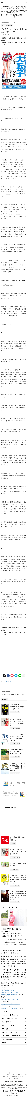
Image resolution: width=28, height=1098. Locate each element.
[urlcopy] (23, 675)
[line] (19, 675)
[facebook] (8, 675)
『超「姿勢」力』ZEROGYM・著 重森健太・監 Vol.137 (17, 707)
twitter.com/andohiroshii (9, 1008)
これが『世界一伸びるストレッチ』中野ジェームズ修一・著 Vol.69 (17, 752)
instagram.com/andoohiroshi (10, 1004)
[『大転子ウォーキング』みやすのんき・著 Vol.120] (16, 675)
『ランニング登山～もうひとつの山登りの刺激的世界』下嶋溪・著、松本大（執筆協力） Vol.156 (18, 894)
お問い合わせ (15, 1078)
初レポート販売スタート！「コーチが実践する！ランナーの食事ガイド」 (18, 851)
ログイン (16, 694)
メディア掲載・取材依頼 (17, 1074)
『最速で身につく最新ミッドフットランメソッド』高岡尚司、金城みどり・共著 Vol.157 (18, 878)
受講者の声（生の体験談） (12, 1076)
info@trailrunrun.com (8, 990)
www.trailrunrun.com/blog (9, 992)
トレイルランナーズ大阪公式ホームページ (14, 16)
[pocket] (12, 675)
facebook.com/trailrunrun (9, 999)
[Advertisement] (14, 659)
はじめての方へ (5, 1073)
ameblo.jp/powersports (9, 995)
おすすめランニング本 (8, 681)
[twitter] (4, 675)
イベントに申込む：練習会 (16, 1073)
